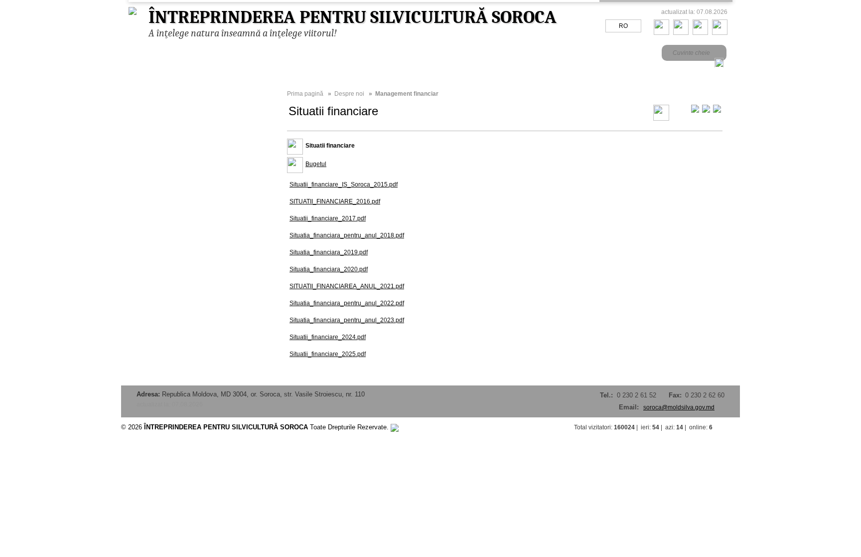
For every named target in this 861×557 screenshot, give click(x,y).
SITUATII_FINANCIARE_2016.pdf (334, 201)
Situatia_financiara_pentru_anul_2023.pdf (346, 320)
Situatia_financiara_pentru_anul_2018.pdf (346, 235)
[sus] (730, 427)
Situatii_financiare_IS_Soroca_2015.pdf (343, 184)
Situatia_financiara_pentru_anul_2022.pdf (346, 303)
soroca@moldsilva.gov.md (679, 407)
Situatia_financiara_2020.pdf (328, 269)
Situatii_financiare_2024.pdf (327, 337)
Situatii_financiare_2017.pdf (327, 218)
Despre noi (349, 93)
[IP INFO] (395, 427)
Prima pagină (305, 93)
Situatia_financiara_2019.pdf (328, 252)
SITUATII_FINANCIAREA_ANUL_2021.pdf (346, 286)
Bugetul (315, 164)
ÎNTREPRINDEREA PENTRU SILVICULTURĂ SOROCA (352, 17)
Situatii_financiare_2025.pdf (327, 354)
